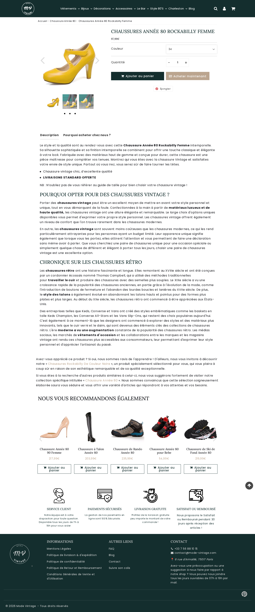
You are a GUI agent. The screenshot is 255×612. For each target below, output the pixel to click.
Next (97, 60)
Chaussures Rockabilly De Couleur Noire (79, 364)
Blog (112, 555)
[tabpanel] (53, 101)
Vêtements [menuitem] (68, 8)
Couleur (117, 48)
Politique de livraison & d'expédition (72, 555)
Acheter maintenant (189, 76)
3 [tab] (75, 113)
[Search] (216, 9)
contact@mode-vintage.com (195, 553)
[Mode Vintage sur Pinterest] (244, 595)
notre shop (178, 574)
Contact (115, 561)
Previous (42, 60)
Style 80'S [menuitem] (157, 8)
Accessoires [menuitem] (124, 8)
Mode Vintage (26, 606)
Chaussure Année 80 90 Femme (54, 450)
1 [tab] (64, 113)
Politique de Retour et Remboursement (74, 568)
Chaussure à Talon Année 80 (91, 450)
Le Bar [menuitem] (141, 8)
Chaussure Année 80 (63, 21)
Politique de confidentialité (66, 561)
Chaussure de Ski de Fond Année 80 (200, 450)
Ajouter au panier (56, 469)
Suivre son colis (119, 568)
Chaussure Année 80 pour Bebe (164, 450)
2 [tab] (70, 113)
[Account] (224, 9)
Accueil (42, 21)
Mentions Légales (59, 549)
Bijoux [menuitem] (85, 8)
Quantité (118, 62)
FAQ (111, 549)
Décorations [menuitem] (102, 8)
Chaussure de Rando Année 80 (127, 450)
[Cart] (233, 9)
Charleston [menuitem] (176, 8)
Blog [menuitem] (192, 8)
